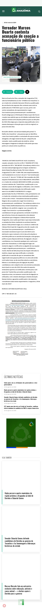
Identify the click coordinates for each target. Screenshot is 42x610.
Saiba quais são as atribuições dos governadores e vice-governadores (21, 384)
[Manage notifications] (4, 605)
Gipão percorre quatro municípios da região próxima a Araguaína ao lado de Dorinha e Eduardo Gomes (20, 391)
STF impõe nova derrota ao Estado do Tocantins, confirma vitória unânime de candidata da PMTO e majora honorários (21, 407)
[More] (27, 92)
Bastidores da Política (12, 77)
